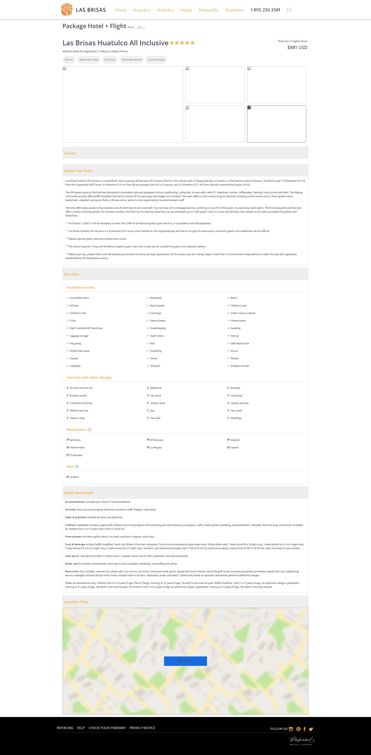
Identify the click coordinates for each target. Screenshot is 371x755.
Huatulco (165, 10)
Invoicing (65, 727)
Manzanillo (208, 10)
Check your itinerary (107, 727)
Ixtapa (186, 10)
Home (121, 10)
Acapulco (141, 10)
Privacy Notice (142, 727)
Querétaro (234, 10)
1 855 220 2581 (265, 10)
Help (81, 727)
